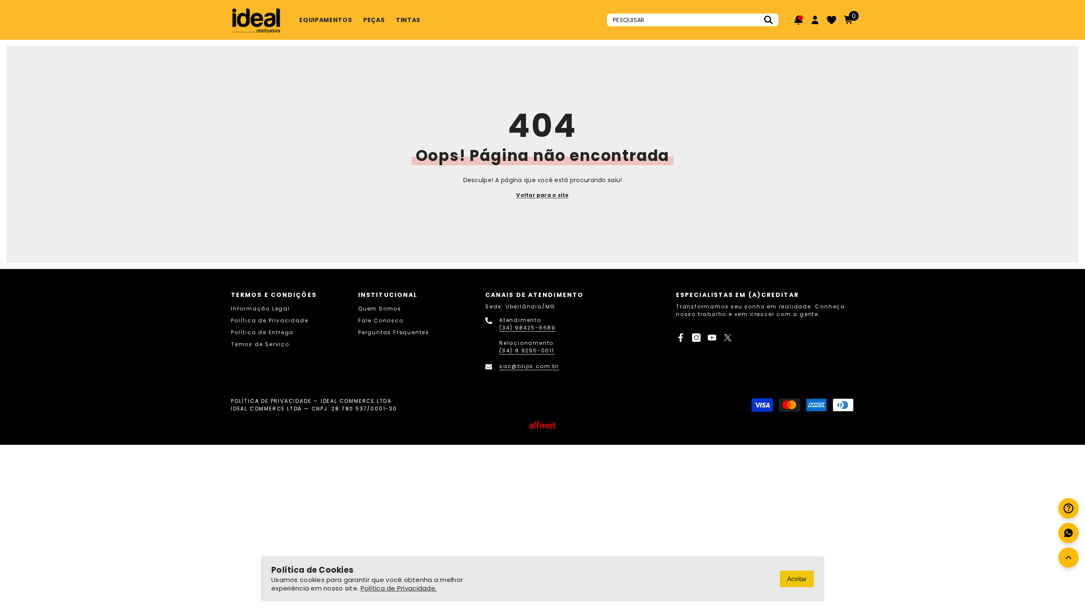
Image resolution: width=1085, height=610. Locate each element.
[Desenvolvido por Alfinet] (542, 425)
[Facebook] (680, 337)
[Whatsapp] (1068, 533)
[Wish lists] (831, 20)
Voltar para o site (542, 195)
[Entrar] (815, 20)
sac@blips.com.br (529, 366)
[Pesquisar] (693, 20)
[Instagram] (696, 337)
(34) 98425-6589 (527, 327)
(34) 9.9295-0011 (526, 350)
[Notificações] (798, 20)
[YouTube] (712, 337)
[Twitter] (727, 337)
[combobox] (683, 20)
